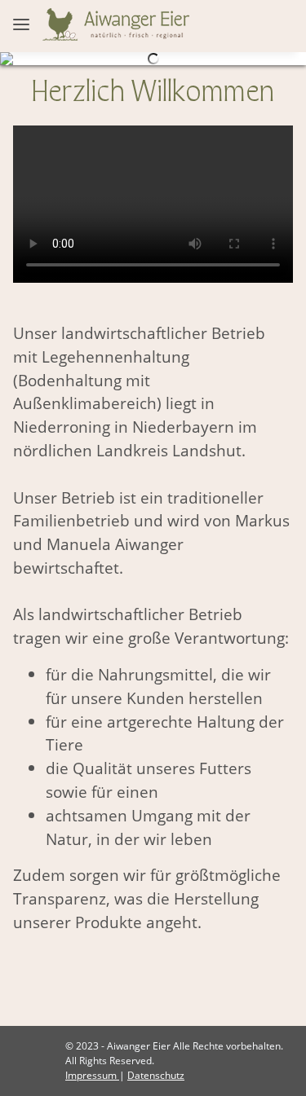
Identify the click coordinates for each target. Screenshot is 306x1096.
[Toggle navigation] (21, 12)
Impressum (92, 1075)
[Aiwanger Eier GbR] (115, 23)
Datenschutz (155, 1075)
